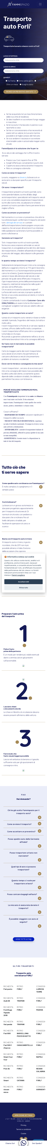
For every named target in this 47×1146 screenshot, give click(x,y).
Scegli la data (27, 84)
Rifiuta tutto (23, 588)
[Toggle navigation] (40, 4)
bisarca (23, 177)
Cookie (23, 1134)
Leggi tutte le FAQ (23, 939)
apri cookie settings (23, 1115)
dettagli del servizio (14, 223)
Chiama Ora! (10, 1143)
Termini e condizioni (23, 1129)
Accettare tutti (23, 582)
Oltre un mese (13, 84)
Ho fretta (12, 81)
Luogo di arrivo (9, 67)
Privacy (23, 1125)
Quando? (6, 77)
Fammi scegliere (18, 575)
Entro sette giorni (26, 81)
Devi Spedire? (37, 1143)
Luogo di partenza (10, 56)
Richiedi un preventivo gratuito (20, 92)
